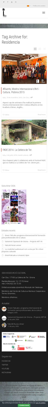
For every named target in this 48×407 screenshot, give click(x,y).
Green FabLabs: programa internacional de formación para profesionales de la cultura (23, 236)
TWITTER (5, 365)
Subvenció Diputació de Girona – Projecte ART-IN (23, 241)
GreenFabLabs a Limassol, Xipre (17, 255)
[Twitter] (4, 2)
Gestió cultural (23, 155)
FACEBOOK (6, 361)
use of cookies (40, 403)
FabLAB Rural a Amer (13, 245)
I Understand (24, 405)
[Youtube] (12, 2)
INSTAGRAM (6, 372)
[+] (24, 69)
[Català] (29, 6)
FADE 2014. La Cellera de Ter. (17, 149)
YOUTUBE (5, 368)
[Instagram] (16, 2)
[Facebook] (8, 2)
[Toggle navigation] (43, 13)
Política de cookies (39, 6)
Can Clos (26, 97)
